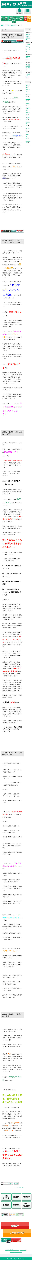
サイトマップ (23, 1250)
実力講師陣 (26, 1197)
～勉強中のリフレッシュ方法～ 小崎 (28, 48)
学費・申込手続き (26, 1205)
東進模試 (16, 1205)
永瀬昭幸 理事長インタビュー (12, 1250)
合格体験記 (10, 18)
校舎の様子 (6, 18)
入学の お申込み (29, 18)
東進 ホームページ (19, 13)
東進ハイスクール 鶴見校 (8, 25)
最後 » (16, 1183)
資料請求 (25, 18)
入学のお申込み (17, 1233)
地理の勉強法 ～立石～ (28, 57)
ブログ (18, 18)
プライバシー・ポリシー (16, 1252)
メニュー (27, 13)
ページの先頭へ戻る (19, 1187)
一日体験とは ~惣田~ (28, 76)
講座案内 (16, 1197)
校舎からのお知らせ (14, 19)
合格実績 (6, 1205)
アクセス (3, 18)
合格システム (6, 1197)
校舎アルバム (21, 18)
